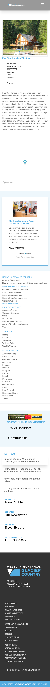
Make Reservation (10, 303)
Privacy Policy (42, 684)
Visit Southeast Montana (15, 654)
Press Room (10, 616)
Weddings (9, 630)
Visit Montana (11, 645)
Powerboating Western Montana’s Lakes (21, 480)
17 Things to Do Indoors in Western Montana (22, 490)
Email (9, 74)
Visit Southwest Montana (15, 658)
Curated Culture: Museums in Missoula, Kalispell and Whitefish (21, 460)
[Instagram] (16, 670)
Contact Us (12, 586)
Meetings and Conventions (16, 624)
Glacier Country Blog (14, 613)
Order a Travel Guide (13, 609)
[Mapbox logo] (8, 182)
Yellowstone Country (14, 661)
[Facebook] (7, 670)
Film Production (12, 637)
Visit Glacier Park (12, 619)
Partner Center (11, 640)
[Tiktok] (23, 670)
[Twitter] (10, 670)
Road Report (10, 606)
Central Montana (12, 648)
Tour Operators (11, 627)
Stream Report (11, 603)
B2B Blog (8, 634)
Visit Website (11, 77)
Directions (10, 72)
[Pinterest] (13, 670)
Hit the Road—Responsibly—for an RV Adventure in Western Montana (22, 470)
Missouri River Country (15, 651)
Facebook (10, 83)
